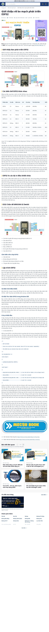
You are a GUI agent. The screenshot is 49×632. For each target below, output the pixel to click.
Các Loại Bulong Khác (6, 524)
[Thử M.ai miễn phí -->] (39, 45)
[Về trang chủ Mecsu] (3, 4)
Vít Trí (14, 524)
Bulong (26, 516)
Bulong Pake (16, 520)
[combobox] (24, 4)
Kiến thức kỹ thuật (12, 7)
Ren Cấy (15, 516)
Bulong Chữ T (5, 520)
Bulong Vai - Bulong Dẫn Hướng (29, 521)
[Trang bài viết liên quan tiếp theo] (23, 444)
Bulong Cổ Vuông (40, 516)
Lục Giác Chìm (39, 520)
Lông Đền (38, 524)
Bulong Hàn (39, 518)
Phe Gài (3, 516)
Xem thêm (43, 494)
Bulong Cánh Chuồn (17, 518)
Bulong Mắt (27, 518)
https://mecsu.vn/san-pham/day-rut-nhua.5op (28, 437)
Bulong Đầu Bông (5, 518)
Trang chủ (4, 7)
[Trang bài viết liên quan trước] (17, 444)
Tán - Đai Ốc (27, 524)
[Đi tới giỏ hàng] (42, 4)
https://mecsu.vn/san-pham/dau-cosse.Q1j (29, 439)
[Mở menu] (45, 4)
